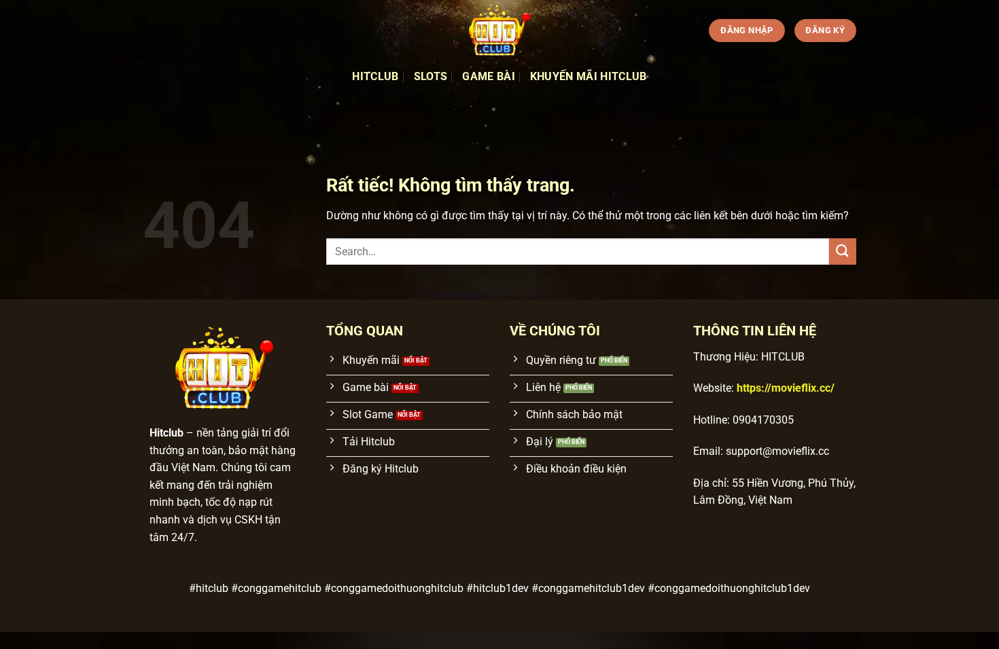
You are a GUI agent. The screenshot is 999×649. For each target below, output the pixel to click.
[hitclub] (499, 30)
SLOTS (431, 76)
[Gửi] (842, 251)
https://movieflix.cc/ (786, 388)
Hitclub (375, 76)
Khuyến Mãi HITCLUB (588, 76)
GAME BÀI (488, 76)
